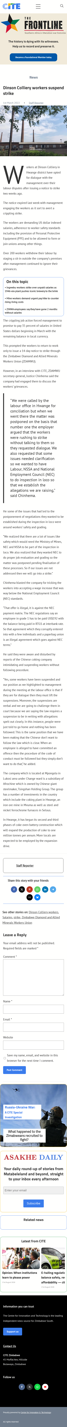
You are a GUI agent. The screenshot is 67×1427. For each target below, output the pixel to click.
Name (7, 1001)
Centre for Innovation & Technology (36, 1412)
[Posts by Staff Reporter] (10, 867)
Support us (13, 1331)
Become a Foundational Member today (33, 57)
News (33, 77)
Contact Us (9, 1346)
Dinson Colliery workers (43, 912)
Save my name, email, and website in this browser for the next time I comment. (32, 1058)
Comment (10, 957)
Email (7, 1019)
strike (17, 917)
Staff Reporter (36, 102)
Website (8, 1037)
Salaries (7, 917)
